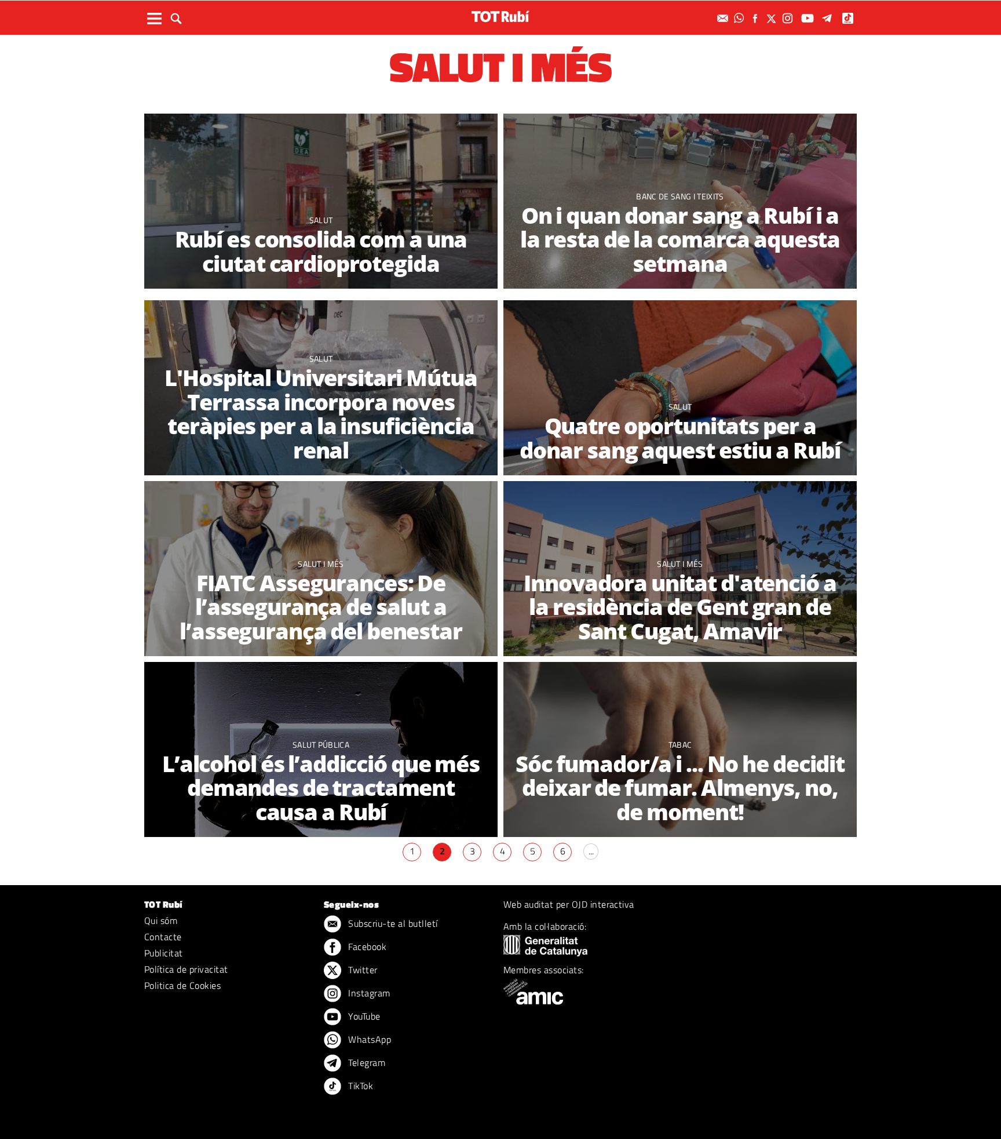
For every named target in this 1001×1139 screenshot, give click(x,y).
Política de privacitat (186, 969)
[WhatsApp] (740, 18)
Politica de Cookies (182, 985)
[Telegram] (829, 18)
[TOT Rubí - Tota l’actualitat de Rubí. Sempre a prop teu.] (500, 16)
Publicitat (163, 953)
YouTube (363, 1016)
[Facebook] (756, 18)
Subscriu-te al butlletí (392, 923)
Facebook (366, 947)
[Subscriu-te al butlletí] (724, 18)
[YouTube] (809, 18)
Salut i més (321, 564)
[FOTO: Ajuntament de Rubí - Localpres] (680, 388)
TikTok (359, 1086)
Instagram (368, 993)
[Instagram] (789, 18)
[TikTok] (849, 18)
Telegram (365, 1062)
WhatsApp (368, 1039)
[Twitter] (773, 18)
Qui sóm (160, 920)
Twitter (362, 970)
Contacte (163, 937)
